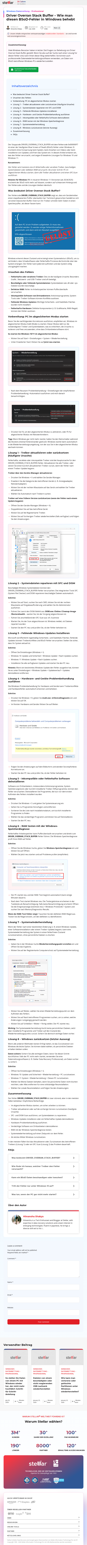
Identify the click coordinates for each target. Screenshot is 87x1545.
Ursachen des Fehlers (22, 97)
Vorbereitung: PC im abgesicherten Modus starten (34, 101)
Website (10, 1307)
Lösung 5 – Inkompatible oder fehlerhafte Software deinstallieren (41, 117)
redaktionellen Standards (55, 34)
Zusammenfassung (21, 131)
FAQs (15, 134)
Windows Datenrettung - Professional (25, 11)
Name (10, 1282)
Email (10, 1295)
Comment (11, 1258)
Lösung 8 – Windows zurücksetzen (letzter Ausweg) (35, 128)
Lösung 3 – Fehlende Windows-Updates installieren (35, 111)
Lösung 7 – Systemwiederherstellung (29, 124)
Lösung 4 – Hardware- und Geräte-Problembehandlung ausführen (41, 114)
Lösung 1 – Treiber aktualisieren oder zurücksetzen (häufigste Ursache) (43, 104)
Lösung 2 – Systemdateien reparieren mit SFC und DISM (37, 108)
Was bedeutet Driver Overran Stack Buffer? (31, 94)
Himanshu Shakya (16, 29)
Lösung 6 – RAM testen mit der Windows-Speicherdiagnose (38, 121)
